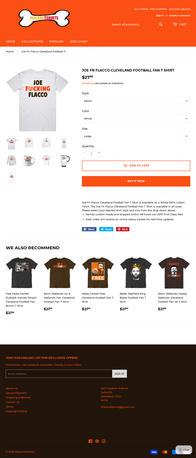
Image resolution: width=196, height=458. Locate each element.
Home (10, 41)
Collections (32, 41)
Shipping (88, 83)
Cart (182, 24)
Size (84, 128)
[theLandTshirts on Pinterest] (97, 441)
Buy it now (136, 181)
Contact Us (13, 402)
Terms (10, 406)
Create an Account (179, 15)
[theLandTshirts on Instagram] (104, 441)
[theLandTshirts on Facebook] (90, 441)
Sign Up (119, 373)
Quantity (88, 146)
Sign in (160, 15)
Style (85, 93)
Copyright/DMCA (16, 411)
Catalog (56, 41)
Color (85, 111)
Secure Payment (16, 392)
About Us (12, 388)
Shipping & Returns (18, 397)
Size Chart (79, 41)
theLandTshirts (24, 451)
